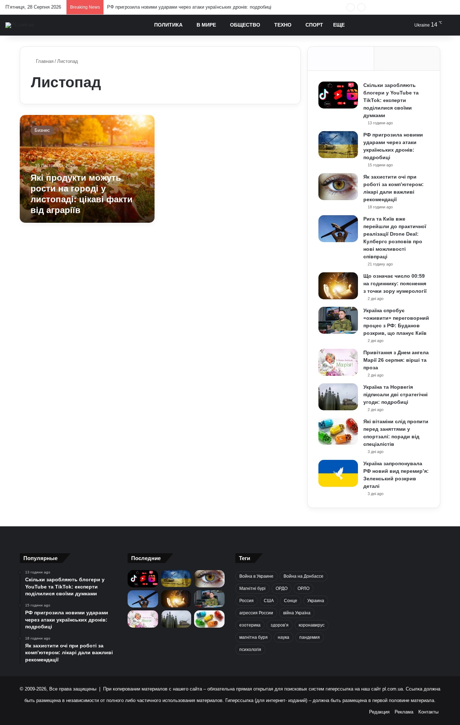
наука (283, 637)
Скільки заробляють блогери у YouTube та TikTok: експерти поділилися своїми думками (391, 100)
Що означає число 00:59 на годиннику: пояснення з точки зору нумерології (395, 283)
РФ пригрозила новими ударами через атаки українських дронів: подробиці (189, 7)
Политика (168, 25)
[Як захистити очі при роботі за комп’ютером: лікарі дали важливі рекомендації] (338, 186)
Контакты (428, 712)
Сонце (290, 600)
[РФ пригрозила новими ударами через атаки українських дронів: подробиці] (338, 144)
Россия (246, 600)
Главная (44, 61)
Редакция (379, 712)
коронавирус (312, 625)
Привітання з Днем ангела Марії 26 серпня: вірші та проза (396, 360)
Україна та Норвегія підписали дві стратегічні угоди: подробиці (395, 394)
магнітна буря (253, 637)
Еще (339, 25)
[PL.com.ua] (19, 25)
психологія (250, 649)
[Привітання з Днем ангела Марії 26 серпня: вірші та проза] (338, 362)
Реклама (404, 712)
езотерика (250, 625)
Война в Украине (256, 576)
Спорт (314, 25)
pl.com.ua (392, 689)
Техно (282, 25)
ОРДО (282, 588)
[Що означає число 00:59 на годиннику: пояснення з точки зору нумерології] (338, 285)
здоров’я (280, 625)
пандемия (309, 637)
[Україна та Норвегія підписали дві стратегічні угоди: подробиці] (338, 396)
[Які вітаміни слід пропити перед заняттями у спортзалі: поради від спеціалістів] (338, 431)
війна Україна (296, 612)
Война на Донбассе (303, 576)
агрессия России (256, 612)
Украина (315, 600)
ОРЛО (303, 588)
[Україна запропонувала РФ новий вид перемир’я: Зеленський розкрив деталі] (338, 473)
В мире (206, 25)
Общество (245, 25)
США (269, 600)
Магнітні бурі (252, 588)
